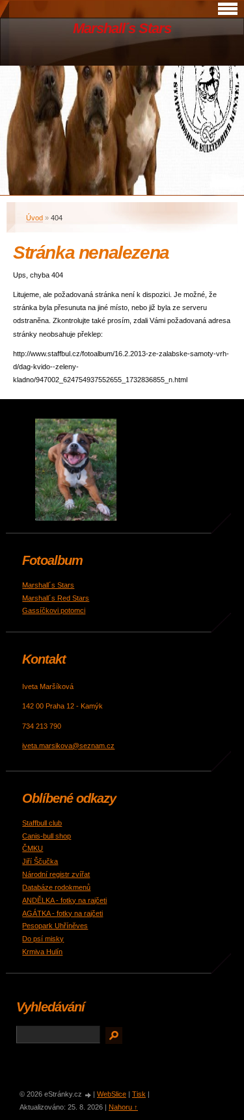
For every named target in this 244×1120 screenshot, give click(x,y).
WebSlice (111, 1094)
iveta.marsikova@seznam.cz (68, 745)
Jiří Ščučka (40, 861)
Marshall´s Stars (121, 28)
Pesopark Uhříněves (55, 926)
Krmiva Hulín (42, 952)
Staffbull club (42, 823)
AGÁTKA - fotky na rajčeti (62, 913)
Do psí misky (43, 939)
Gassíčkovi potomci (53, 610)
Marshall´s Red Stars (55, 598)
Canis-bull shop (46, 836)
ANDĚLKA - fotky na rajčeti (64, 900)
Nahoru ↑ (123, 1107)
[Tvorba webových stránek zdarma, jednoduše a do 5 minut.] (88, 1095)
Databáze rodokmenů (56, 887)
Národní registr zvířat (56, 874)
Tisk (139, 1094)
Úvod (34, 218)
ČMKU (32, 848)
